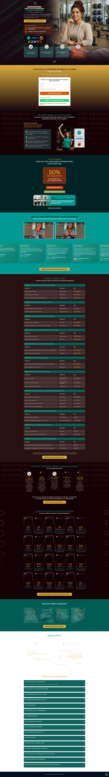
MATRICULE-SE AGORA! (54, 93)
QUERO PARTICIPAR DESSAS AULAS (54, 457)
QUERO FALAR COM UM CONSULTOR (54, 100)
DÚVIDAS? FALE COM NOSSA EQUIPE (54, 192)
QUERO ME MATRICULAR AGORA (34, 20)
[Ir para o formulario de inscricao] (54, 61)
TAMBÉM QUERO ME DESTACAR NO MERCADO (54, 269)
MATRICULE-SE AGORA (54, 187)
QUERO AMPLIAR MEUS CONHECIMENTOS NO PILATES (54, 594)
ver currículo (28, 531)
